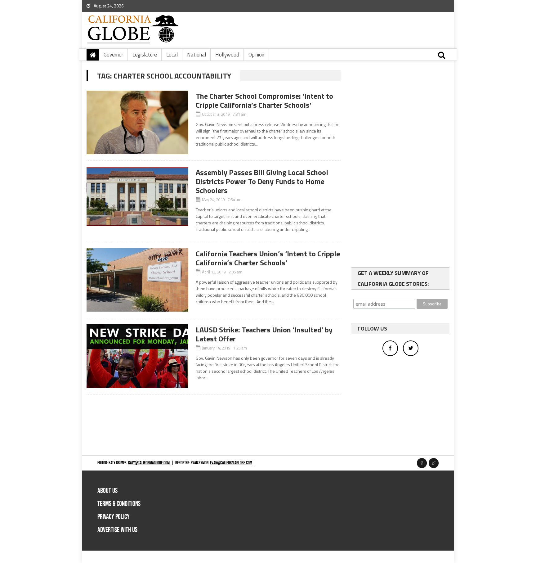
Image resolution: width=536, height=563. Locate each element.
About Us (107, 491)
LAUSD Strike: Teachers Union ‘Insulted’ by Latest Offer (264, 334)
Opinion (256, 55)
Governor (113, 55)
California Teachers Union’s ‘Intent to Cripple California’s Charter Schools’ (268, 258)
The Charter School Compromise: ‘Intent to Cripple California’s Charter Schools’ (264, 100)
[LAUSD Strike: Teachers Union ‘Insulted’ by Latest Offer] (137, 356)
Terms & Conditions (119, 504)
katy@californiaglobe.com (149, 463)
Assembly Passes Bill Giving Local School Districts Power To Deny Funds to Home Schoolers (262, 181)
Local (172, 55)
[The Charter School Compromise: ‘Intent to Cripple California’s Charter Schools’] (137, 122)
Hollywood (227, 55)
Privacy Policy (113, 517)
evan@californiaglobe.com (231, 463)
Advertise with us (117, 530)
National (196, 55)
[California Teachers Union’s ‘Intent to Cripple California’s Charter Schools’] (137, 280)
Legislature (144, 55)
